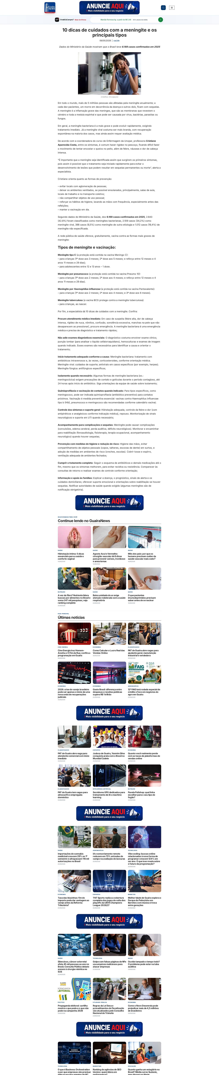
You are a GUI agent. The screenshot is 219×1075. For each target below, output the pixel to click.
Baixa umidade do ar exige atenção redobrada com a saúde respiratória (109, 598)
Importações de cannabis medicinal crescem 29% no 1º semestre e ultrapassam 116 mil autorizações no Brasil (73, 857)
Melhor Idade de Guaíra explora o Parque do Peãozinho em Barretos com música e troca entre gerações (144, 901)
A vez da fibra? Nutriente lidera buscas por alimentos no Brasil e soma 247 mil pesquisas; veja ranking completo (74, 599)
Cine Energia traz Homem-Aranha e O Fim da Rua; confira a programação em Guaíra (74, 653)
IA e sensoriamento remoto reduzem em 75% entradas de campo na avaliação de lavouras (109, 856)
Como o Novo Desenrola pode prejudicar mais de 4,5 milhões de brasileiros (143, 1008)
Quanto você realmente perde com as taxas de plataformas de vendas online (144, 756)
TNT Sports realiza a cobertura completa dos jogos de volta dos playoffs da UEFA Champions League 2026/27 (109, 901)
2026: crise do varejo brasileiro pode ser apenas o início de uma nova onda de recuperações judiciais (74, 693)
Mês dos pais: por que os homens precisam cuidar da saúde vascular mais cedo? (142, 556)
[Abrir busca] (163, 7)
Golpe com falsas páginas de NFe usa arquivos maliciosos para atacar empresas (109, 964)
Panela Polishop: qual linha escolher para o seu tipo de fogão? (141, 795)
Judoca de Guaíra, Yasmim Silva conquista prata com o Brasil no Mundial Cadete (109, 756)
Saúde (116, 40)
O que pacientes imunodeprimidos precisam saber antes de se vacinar (142, 598)
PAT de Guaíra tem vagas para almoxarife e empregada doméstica (73, 795)
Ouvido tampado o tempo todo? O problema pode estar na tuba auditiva (144, 964)
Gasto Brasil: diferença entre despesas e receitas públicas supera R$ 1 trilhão (107, 692)
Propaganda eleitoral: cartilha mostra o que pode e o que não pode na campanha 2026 (73, 1008)
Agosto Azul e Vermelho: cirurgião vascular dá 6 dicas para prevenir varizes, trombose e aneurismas (109, 558)
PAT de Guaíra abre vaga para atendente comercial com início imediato (73, 756)
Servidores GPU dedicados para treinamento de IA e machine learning (109, 795)
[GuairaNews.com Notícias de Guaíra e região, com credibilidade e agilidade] (49, 7)
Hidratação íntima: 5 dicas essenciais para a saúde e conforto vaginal (71, 556)
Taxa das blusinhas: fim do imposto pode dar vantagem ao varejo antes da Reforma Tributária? (73, 901)
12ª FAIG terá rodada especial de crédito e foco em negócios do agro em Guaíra (144, 692)
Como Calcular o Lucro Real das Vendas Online (109, 651)
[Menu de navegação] (172, 8)
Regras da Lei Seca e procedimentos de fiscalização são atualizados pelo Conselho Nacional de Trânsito (108, 1009)
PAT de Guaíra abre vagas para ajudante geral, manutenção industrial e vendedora (143, 653)
